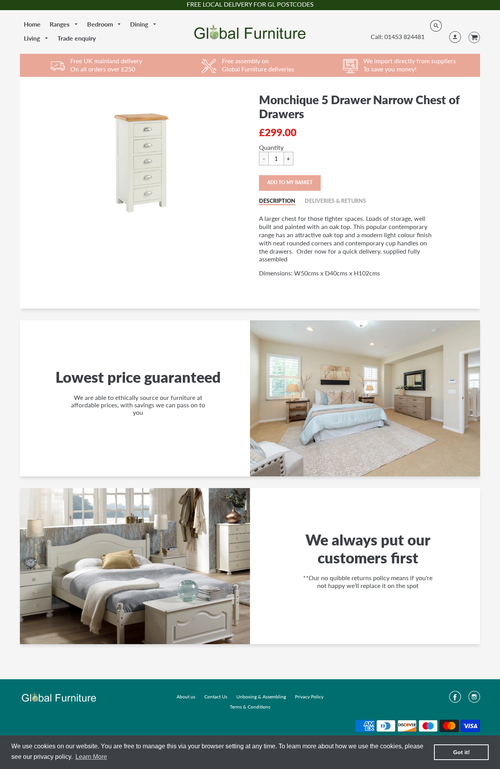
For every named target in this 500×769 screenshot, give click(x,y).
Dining (140, 24)
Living (32, 38)
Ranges (60, 24)
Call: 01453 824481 (398, 36)
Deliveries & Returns (335, 200)
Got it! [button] (461, 752)
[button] (290, 183)
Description (277, 200)
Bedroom (100, 24)
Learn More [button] (91, 756)
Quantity (271, 147)
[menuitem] (32, 24)
